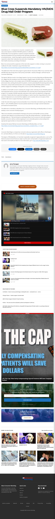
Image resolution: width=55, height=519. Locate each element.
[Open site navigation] (52, 1)
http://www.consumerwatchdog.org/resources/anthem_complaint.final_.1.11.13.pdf (22, 125)
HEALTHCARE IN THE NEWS (9, 289)
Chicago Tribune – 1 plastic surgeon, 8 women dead (13, 295)
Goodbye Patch (14, 258)
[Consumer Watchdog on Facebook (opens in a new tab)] (39, 488)
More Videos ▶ (27, 242)
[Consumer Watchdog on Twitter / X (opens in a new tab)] (41, 488)
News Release (8, 157)
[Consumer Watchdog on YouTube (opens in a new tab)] (43, 488)
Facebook (13, 149)
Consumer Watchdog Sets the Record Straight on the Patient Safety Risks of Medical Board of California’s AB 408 (30, 279)
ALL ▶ (50, 193)
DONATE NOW (27, 417)
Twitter (21, 149)
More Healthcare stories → (48, 430)
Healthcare (4, 5)
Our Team (22, 490)
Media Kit (15, 503)
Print (44, 149)
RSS (33, 503)
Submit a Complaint (24, 497)
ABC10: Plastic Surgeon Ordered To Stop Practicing (13, 299)
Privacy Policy (40, 503)
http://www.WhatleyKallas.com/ (41, 140)
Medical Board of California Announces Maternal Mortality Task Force (25, 252)
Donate (21, 503)
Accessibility (48, 503)
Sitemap (28, 503)
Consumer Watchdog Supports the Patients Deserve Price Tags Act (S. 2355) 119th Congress (29, 271)
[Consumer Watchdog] (4, 1)
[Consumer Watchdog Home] (27, 478)
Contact (21, 495)
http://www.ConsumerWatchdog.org (35, 134)
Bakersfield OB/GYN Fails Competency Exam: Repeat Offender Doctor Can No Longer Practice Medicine (30, 266)
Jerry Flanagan (33, 15)
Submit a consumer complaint (27, 186)
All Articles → (14, 173)
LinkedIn (30, 149)
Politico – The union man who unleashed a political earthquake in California (18, 302)
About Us (21, 488)
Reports (21, 492)
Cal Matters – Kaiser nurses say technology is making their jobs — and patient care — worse (22, 291)
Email (37, 149)
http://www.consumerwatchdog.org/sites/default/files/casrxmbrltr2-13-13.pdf (21, 67)
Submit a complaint (6, 503)
